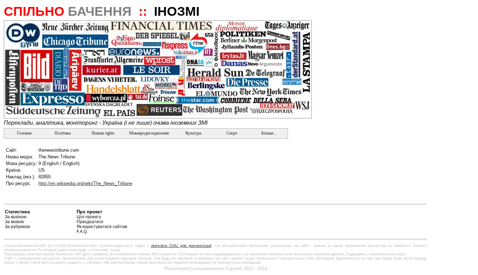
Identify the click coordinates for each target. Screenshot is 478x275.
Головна (24, 133)
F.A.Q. (82, 231)
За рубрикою (17, 226)
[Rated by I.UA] (410, 212)
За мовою (14, 221)
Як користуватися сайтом (102, 226)
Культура (193, 133)
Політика (62, 133)
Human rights (103, 133)
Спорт (231, 133)
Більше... (268, 133)
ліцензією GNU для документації (181, 245)
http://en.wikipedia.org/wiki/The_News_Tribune (85, 183)
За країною (16, 216)
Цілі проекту (89, 216)
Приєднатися (90, 221)
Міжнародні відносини (149, 133)
